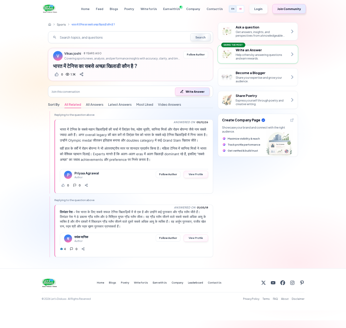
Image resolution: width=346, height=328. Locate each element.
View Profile (196, 174)
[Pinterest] (302, 282)
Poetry (129, 9)
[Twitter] (263, 282)
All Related (72, 104)
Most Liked (144, 104)
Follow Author (196, 54)
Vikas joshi (72, 53)
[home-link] (49, 24)
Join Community (289, 9)
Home (85, 9)
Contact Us (215, 9)
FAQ (275, 298)
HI (240, 8)
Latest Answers (120, 104)
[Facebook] (282, 282)
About (285, 298)
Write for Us (149, 9)
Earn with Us (171, 9)
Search (200, 37)
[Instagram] (292, 282)
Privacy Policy (251, 298)
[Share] (81, 74)
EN (232, 8)
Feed (99, 9)
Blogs (114, 9)
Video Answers (169, 104)
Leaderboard (195, 282)
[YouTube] (273, 282)
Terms (266, 298)
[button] (130, 91)
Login (258, 9)
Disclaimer (298, 298)
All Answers (94, 104)
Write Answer (195, 91)
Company (193, 9)
